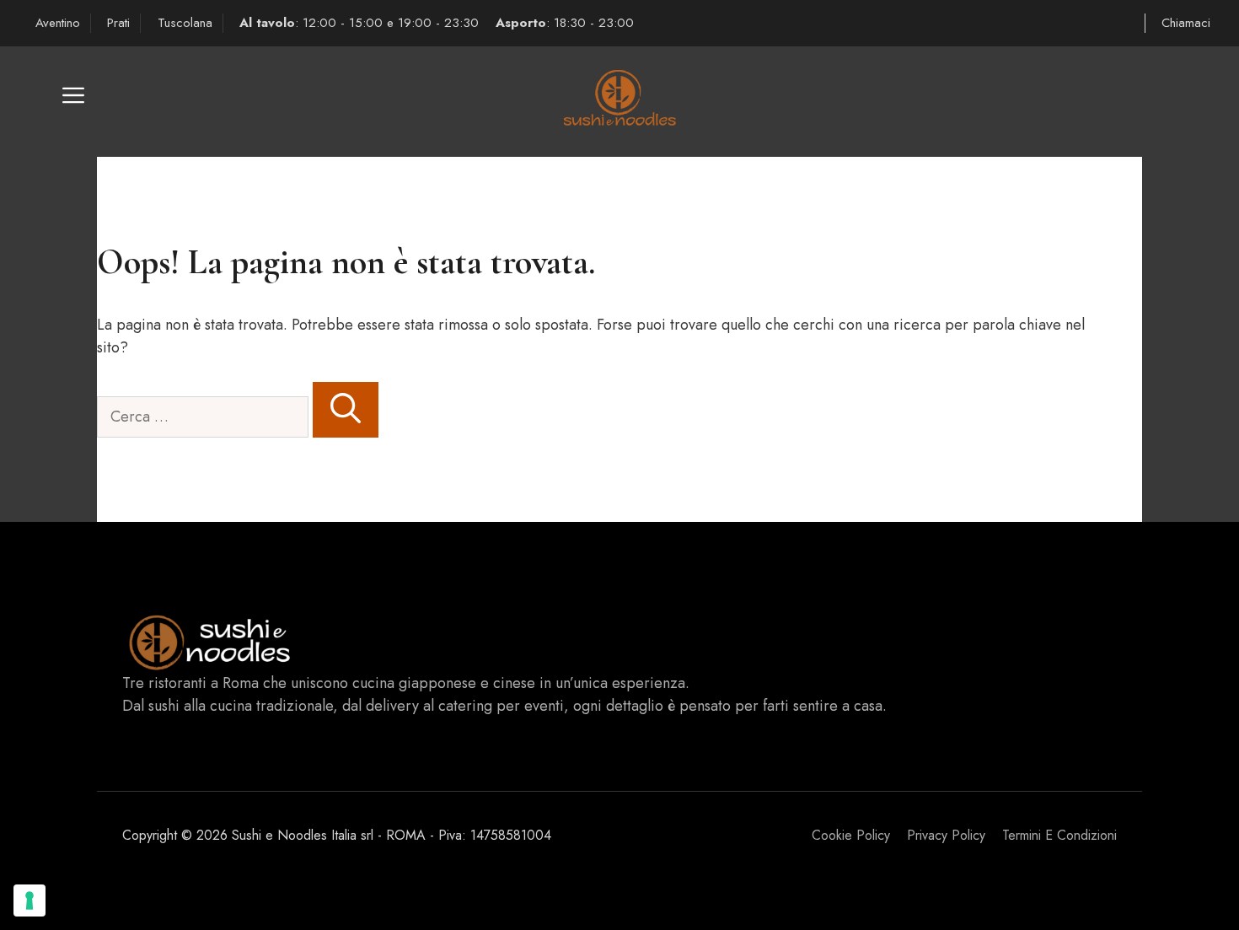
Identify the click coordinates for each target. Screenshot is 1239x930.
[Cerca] (345, 410)
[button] (73, 101)
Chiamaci (1185, 22)
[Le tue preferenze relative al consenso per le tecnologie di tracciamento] (29, 900)
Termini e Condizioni (1059, 835)
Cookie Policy (851, 835)
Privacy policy (946, 835)
